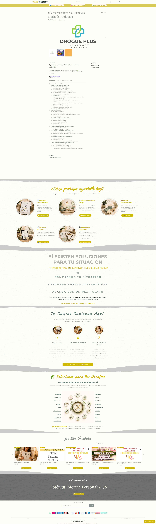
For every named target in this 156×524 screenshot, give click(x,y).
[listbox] (100, 444)
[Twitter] (59, 513)
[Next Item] (105, 37)
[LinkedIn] (62, 513)
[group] (78, 458)
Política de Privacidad (78, 521)
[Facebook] (56, 513)
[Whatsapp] (50, 513)
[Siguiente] (143, 454)
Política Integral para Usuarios (78, 519)
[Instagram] (53, 513)
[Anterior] (12, 454)
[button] (78, 2)
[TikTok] (68, 513)
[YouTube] (65, 513)
